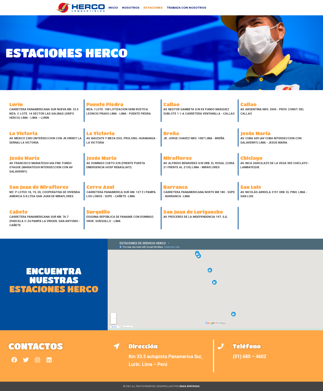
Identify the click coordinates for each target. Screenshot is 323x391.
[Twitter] (26, 360)
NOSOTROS (130, 7)
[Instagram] (37, 360)
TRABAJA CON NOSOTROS (186, 7)
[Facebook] (14, 360)
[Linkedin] (49, 360)
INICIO (113, 7)
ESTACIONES (153, 7)
